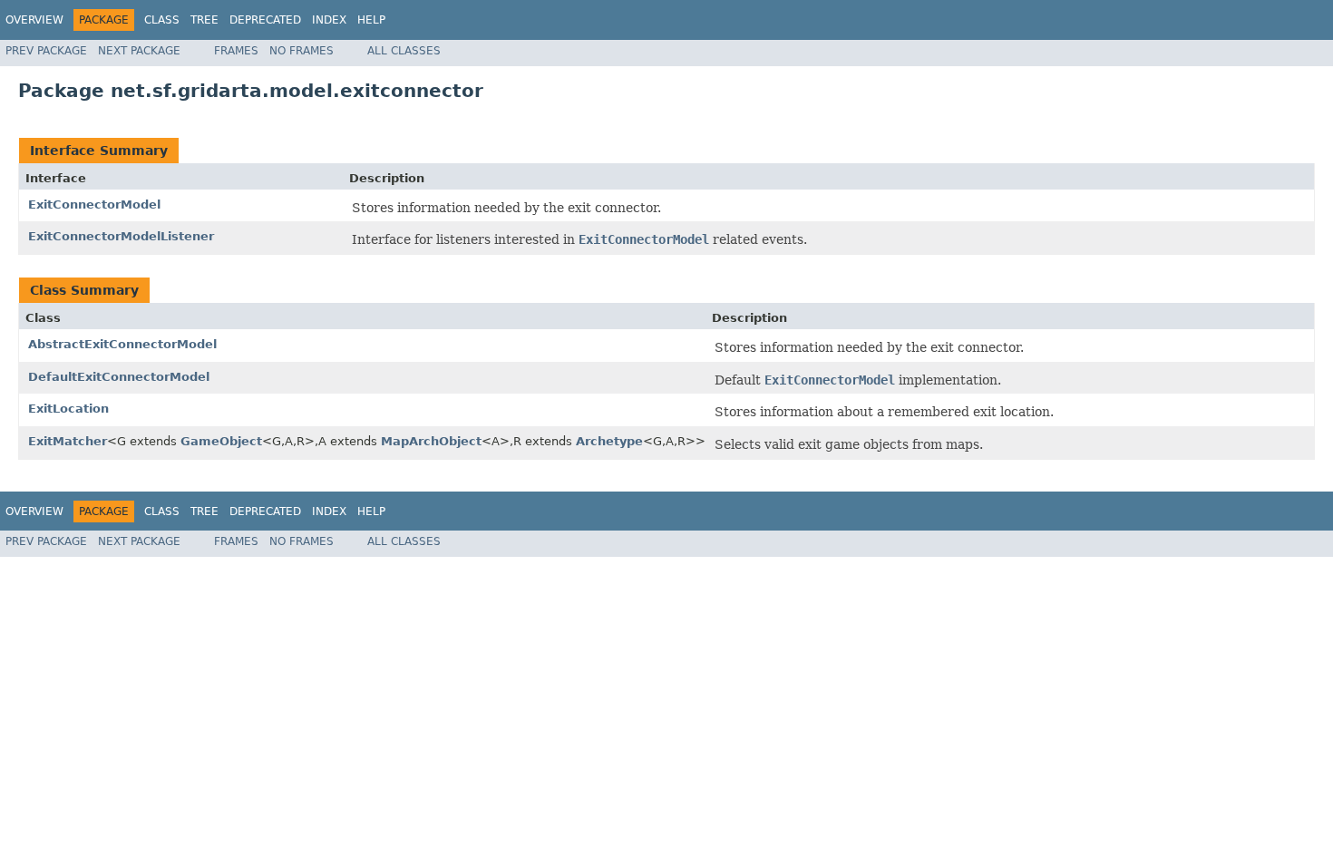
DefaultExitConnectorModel (118, 377)
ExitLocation (68, 408)
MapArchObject (431, 441)
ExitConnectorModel (94, 204)
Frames (236, 50)
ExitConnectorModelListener (121, 236)
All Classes (404, 50)
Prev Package (46, 50)
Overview (34, 20)
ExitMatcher (67, 441)
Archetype (609, 441)
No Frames (301, 50)
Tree (204, 20)
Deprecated (265, 20)
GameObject (221, 441)
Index (329, 20)
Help (371, 20)
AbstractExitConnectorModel (122, 344)
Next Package (139, 50)
